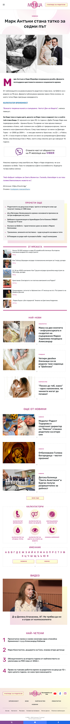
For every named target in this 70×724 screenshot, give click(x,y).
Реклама (22, 711)
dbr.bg (14, 254)
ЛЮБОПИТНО (56, 701)
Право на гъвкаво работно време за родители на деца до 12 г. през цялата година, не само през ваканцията (37, 671)
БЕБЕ (27, 701)
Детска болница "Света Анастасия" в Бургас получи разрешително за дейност (50, 483)
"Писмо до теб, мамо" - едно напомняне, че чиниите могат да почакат (51, 389)
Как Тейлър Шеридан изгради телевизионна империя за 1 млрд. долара (38, 260)
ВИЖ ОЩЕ (35, 498)
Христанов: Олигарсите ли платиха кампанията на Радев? (33, 280)
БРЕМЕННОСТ (14, 701)
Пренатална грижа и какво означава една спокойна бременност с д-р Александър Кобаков (32, 640)
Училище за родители (56, 4)
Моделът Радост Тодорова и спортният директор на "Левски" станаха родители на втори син (50, 428)
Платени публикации (58, 711)
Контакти (14, 711)
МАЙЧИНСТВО (40, 701)
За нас (7, 711)
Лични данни (45, 711)
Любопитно (43, 324)
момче (47, 561)
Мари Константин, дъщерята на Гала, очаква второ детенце (36, 650)
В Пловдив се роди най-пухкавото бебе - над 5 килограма (32, 236)
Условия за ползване (32, 711)
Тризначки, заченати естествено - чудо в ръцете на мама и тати (34, 232)
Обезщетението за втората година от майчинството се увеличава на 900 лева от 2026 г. (34, 660)
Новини (41, 417)
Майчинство (43, 381)
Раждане (42, 354)
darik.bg (14, 283)
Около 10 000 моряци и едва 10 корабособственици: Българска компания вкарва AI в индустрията (36, 251)
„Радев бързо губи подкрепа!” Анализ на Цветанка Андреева (35, 300)
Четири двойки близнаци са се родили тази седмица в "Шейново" (51, 362)
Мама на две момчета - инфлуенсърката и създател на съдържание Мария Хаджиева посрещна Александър (51, 334)
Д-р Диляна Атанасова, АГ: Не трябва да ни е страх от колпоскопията (36, 618)
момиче (24, 561)
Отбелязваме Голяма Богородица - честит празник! (50, 455)
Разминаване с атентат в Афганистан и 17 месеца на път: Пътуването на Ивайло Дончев (39, 291)
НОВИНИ (35, 704)
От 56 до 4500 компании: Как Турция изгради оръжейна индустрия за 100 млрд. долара (38, 271)
